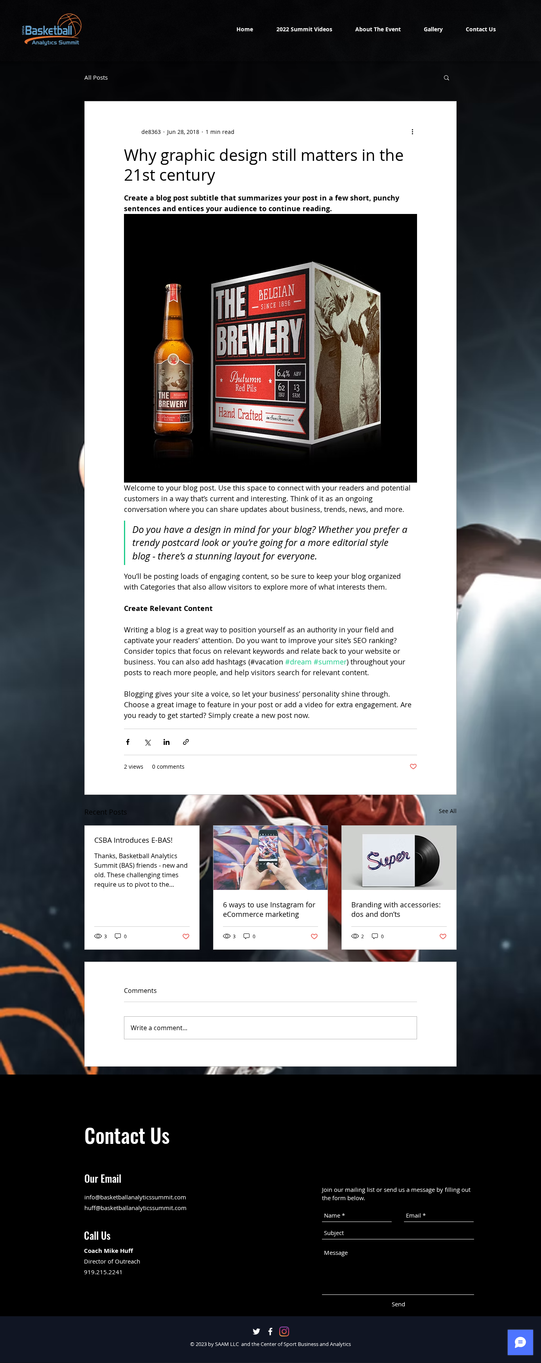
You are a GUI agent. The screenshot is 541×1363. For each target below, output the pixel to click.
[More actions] (412, 131)
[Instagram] (284, 1331)
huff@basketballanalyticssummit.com (135, 1208)
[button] (446, 77)
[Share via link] (186, 742)
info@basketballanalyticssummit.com (135, 1197)
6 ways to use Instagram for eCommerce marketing (269, 909)
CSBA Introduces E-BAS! (133, 840)
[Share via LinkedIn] (166, 742)
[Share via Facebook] (127, 742)
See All (448, 811)
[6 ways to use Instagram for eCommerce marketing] (270, 858)
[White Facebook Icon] (270, 1331)
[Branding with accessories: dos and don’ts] (399, 858)
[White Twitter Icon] (256, 1331)
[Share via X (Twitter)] (147, 742)
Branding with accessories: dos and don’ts (396, 909)
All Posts (96, 77)
